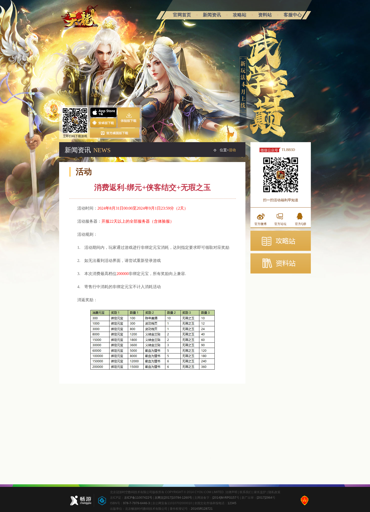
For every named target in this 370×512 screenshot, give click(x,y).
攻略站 (239, 14)
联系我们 (246, 492)
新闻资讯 (212, 14)
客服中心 (293, 14)
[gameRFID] (99, 500)
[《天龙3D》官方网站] (79, 18)
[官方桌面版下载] (115, 133)
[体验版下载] (128, 117)
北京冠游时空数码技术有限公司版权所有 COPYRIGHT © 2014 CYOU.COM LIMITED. (167, 492)
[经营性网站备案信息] (305, 500)
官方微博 (260, 224)
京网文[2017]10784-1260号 (173, 497)
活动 (232, 150)
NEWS (101, 150)
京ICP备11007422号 (138, 497)
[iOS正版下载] (103, 112)
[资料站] (280, 263)
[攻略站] (280, 241)
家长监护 (260, 492)
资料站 (265, 14)
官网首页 (182, 14)
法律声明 (231, 492)
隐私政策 (274, 492)
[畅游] (78, 500)
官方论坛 (280, 224)
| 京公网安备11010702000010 (171, 503)
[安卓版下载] (103, 123)
